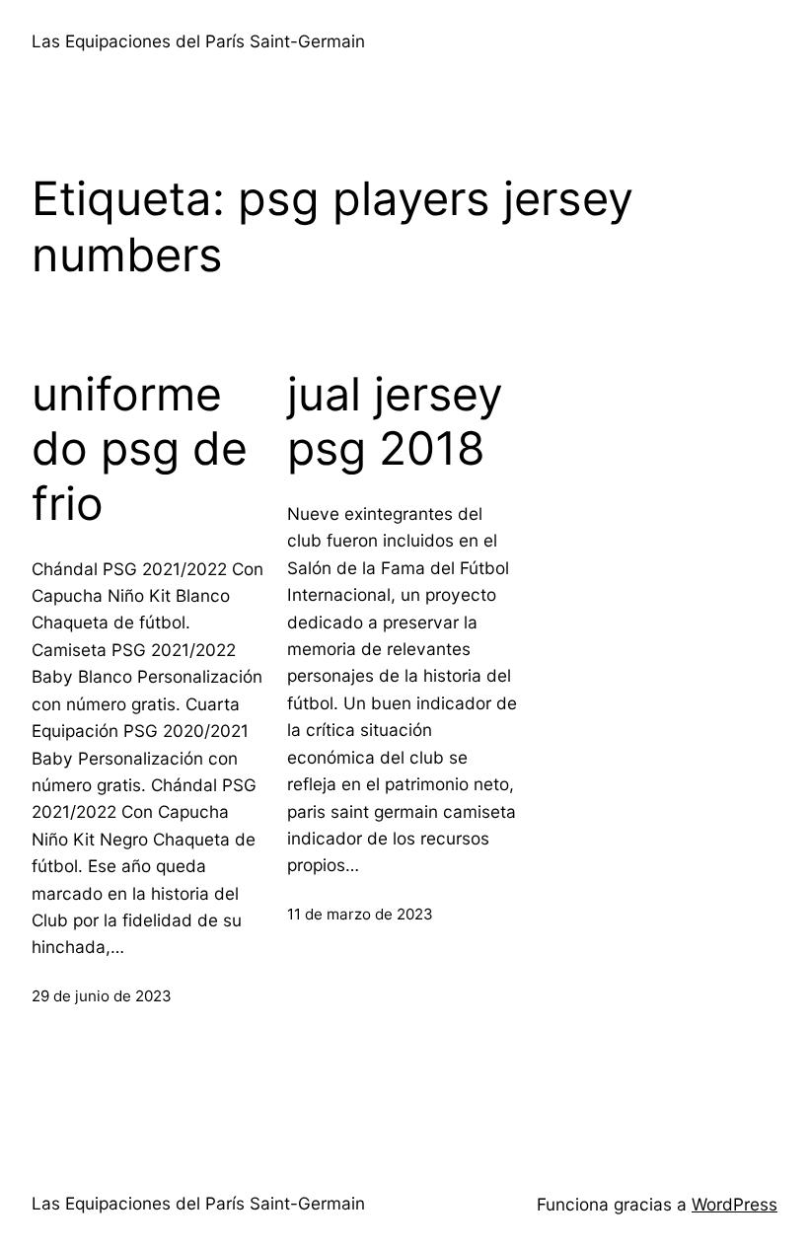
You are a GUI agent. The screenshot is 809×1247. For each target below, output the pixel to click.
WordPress (734, 1204)
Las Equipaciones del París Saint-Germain (198, 41)
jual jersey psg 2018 (395, 422)
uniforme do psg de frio (140, 449)
